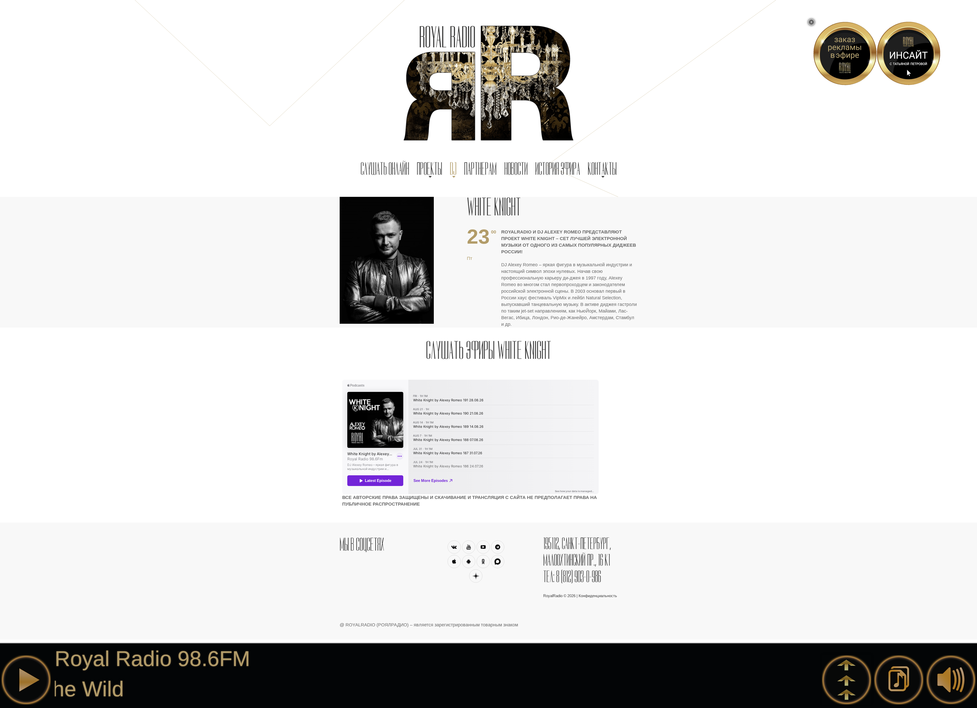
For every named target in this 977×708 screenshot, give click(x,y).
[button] (429, 169)
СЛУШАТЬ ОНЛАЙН (385, 169)
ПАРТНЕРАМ (480, 169)
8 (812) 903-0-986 (578, 576)
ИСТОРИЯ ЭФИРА (557, 169)
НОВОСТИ (516, 169)
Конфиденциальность (598, 596)
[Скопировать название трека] (899, 680)
